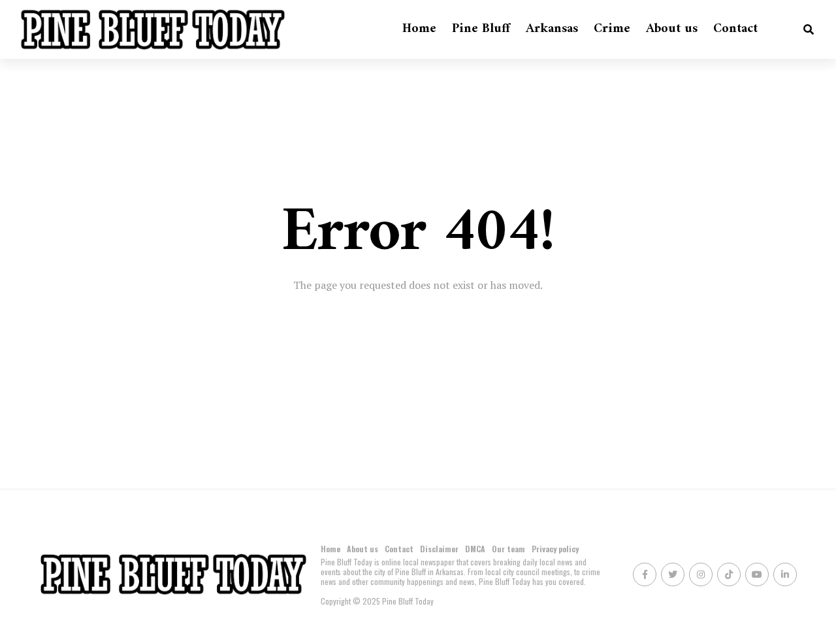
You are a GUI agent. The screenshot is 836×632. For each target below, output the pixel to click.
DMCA (475, 548)
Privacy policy (555, 548)
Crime (612, 29)
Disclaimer (439, 548)
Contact (735, 29)
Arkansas (552, 29)
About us (672, 29)
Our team (508, 548)
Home (419, 29)
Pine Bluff (481, 29)
